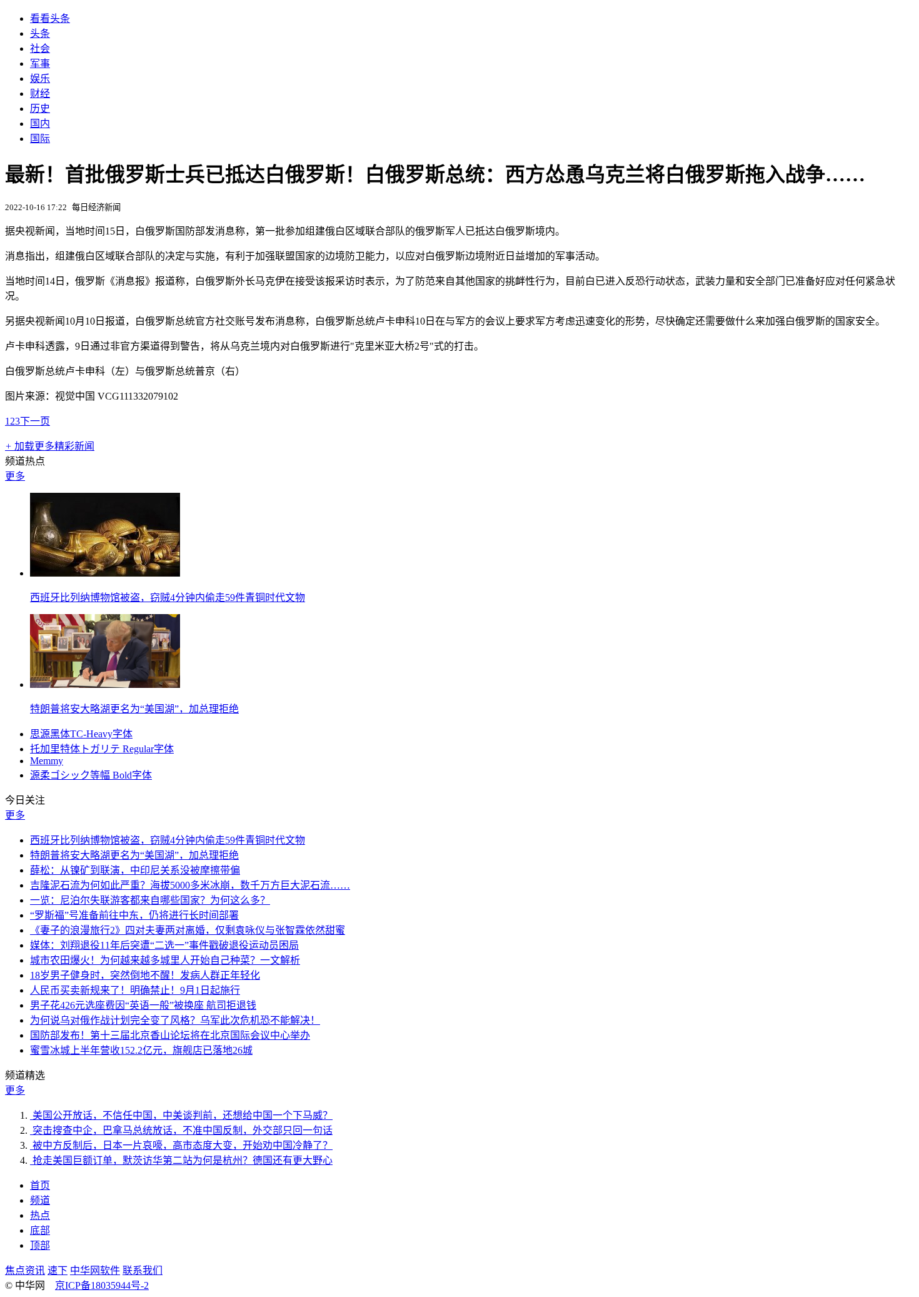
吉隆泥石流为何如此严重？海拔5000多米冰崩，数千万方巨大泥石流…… (190, 885)
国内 (40, 123)
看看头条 (50, 18)
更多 (15, 476)
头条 (40, 33)
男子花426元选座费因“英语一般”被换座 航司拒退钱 (143, 1005)
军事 (40, 63)
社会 (40, 48)
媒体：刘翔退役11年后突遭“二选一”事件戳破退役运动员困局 (164, 945)
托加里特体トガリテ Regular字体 (102, 749)
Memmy (46, 760)
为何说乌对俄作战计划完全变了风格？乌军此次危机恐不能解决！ (175, 1020)
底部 (40, 1230)
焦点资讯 (25, 1270)
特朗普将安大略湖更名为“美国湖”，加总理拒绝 (134, 709)
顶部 (40, 1245)
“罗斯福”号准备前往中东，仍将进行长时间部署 (134, 915)
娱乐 (40, 78)
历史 (40, 108)
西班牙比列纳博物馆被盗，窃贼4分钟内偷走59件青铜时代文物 (167, 597)
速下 (58, 1270)
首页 (40, 1185)
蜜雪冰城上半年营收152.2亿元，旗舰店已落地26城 (141, 1050)
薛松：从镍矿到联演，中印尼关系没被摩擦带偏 (135, 870)
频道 (40, 1200)
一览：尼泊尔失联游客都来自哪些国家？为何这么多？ (150, 900)
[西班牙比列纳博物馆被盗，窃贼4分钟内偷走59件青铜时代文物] (105, 573)
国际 (40, 138)
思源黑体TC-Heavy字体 (81, 734)
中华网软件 (95, 1270)
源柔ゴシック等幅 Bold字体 (91, 775)
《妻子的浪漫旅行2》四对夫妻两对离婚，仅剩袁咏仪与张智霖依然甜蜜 (187, 930)
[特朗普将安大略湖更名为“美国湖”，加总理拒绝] (105, 684)
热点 (40, 1215)
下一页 (35, 421)
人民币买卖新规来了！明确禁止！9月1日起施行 (135, 990)
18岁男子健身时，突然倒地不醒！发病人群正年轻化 (145, 975)
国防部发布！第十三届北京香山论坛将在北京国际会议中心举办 (170, 1035)
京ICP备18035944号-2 (102, 1285)
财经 (40, 93)
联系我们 (143, 1270)
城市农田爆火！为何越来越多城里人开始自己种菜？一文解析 (165, 960)
